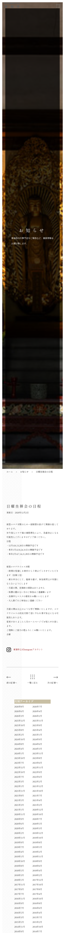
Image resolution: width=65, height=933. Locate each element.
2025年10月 (19, 725)
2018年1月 (19, 880)
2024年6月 (37, 744)
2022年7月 (19, 777)
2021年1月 (19, 810)
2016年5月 (19, 913)
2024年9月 (37, 739)
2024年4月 (19, 749)
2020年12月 (37, 810)
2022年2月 (37, 782)
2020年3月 (37, 828)
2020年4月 (19, 828)
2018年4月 (37, 871)
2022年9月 (37, 772)
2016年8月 (37, 903)
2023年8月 (37, 758)
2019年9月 (19, 842)
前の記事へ (11, 683)
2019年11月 (19, 838)
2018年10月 (19, 861)
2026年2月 (37, 716)
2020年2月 (19, 833)
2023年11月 (37, 753)
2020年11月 (19, 814)
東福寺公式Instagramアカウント (28, 649)
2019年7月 (19, 847)
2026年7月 (37, 707)
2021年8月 (19, 796)
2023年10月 (19, 758)
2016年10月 (37, 899)
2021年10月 (37, 791)
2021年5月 (19, 800)
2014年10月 (37, 927)
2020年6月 (19, 824)
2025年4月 (37, 730)
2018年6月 (37, 866)
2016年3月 (19, 917)
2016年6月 (37, 908)
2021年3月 (19, 805)
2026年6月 (19, 711)
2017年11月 (19, 885)
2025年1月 (37, 735)
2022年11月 (37, 767)
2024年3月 (37, 749)
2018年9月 (37, 861)
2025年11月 (37, 721)
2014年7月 (37, 931)
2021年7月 (37, 796)
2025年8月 (19, 730)
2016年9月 (19, 903)
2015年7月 (37, 917)
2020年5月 (37, 824)
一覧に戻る (32, 683)
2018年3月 (19, 875)
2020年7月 (37, 819)
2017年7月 (19, 894)
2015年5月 (19, 922)
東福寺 (14, 5)
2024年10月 (19, 739)
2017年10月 (37, 885)
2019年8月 (37, 842)
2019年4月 (19, 852)
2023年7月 (19, 763)
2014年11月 (19, 927)
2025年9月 (37, 725)
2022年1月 (19, 786)
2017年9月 (19, 889)
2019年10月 (37, 838)
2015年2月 (37, 922)
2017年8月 (37, 889)
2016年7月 (19, 908)
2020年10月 (37, 814)
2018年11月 (37, 856)
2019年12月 (37, 833)
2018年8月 (19, 866)
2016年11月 (19, 899)
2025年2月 (19, 735)
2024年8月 (19, 744)
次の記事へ (52, 683)
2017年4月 (37, 894)
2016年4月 (37, 913)
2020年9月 (19, 819)
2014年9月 (19, 931)
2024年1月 (19, 753)
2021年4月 (37, 800)
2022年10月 (19, 772)
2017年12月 (37, 880)
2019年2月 (37, 852)
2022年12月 (19, 767)
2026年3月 (19, 716)
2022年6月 (37, 777)
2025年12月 (19, 721)
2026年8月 (19, 707)
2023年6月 (37, 763)
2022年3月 (19, 782)
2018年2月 (37, 875)
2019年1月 (19, 856)
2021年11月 (19, 791)
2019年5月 (37, 847)
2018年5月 (19, 871)
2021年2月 (37, 805)
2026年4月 (37, 711)
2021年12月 (37, 786)
